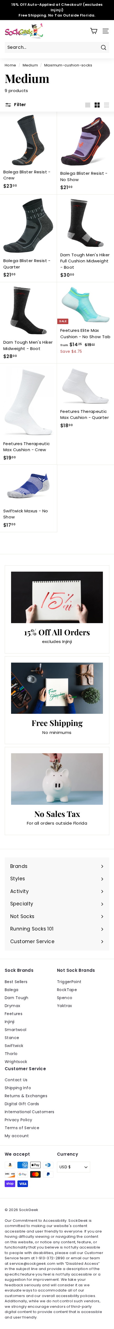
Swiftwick (14, 1045)
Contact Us (16, 1080)
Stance (12, 1037)
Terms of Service (22, 1128)
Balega (11, 989)
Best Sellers (16, 981)
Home (10, 65)
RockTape (67, 989)
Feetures (13, 1013)
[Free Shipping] (57, 688)
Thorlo (11, 1053)
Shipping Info (18, 1088)
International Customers (30, 1112)
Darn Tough (16, 997)
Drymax (12, 1005)
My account (17, 1136)
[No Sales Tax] (57, 779)
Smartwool (15, 1029)
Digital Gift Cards (22, 1104)
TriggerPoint (69, 981)
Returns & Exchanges (26, 1096)
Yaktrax (64, 1005)
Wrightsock (16, 1061)
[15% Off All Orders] (57, 597)
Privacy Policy (18, 1120)
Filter (19, 104)
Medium (30, 65)
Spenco (64, 997)
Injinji (10, 1021)
